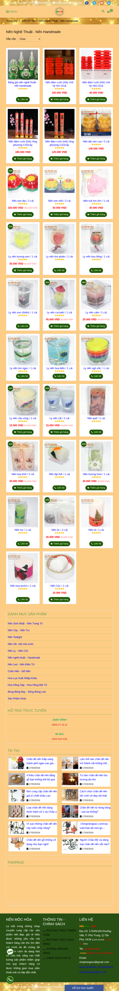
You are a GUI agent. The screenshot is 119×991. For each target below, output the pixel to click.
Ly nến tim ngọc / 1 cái (23, 368)
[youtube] (102, 2)
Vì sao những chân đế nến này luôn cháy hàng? (41, 825)
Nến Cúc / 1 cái (59, 585)
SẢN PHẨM (28, 20)
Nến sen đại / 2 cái (23, 200)
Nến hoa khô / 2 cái (23, 474)
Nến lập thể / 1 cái (59, 474)
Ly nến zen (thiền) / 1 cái (23, 312)
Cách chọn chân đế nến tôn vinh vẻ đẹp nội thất (93, 793)
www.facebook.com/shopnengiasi (98, 967)
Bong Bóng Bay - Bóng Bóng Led (27, 691)
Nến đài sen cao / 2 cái (96, 141)
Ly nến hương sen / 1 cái (22, 256)
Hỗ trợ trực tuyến (82, 987)
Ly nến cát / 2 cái (59, 418)
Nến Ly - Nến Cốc (18, 650)
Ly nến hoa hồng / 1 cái (96, 256)
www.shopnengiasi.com (92, 972)
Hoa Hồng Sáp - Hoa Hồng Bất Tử (27, 685)
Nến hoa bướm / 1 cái (22, 585)
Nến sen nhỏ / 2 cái (59, 200)
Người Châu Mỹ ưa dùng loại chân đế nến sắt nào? (94, 842)
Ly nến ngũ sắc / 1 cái (96, 368)
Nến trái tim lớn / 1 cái (96, 200)
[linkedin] (109, 2)
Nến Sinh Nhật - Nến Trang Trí (25, 623)
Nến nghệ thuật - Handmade (24, 657)
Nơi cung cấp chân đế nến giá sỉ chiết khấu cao (41, 793)
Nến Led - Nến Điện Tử (21, 664)
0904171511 (27, 2)
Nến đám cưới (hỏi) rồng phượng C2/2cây (59, 143)
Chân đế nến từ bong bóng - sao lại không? (95, 809)
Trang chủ (12, 20)
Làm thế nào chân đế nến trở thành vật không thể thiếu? (94, 761)
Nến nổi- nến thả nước (21, 644)
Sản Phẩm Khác (17, 698)
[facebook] (87, 2)
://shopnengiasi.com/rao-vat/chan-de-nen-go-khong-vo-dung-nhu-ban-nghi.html (94, 826)
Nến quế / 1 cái (96, 418)
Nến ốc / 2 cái (59, 529)
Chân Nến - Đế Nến (19, 671)
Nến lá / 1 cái (96, 529)
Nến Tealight (15, 637)
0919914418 (44, 2)
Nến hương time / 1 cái (96, 474)
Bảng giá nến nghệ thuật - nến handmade (23, 84)
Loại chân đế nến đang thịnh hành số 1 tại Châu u (41, 809)
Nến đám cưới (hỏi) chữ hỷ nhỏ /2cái (96, 84)
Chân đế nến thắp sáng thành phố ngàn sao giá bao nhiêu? (39, 761)
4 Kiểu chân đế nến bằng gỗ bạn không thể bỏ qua (40, 777)
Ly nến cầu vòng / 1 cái (22, 418)
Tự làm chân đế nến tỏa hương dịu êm (93, 777)
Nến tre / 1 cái (23, 529)
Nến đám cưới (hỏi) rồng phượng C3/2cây (23, 143)
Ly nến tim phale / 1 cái (59, 256)
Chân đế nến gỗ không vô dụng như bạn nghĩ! (41, 842)
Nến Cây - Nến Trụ (18, 630)
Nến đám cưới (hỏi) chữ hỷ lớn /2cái (59, 84)
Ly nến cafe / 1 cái (96, 312)
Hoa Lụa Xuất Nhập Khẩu (22, 678)
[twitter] (94, 2)
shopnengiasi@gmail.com (69, 2)
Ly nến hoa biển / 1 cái (59, 368)
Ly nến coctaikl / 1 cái (59, 312)
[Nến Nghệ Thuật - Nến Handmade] (59, 11)
